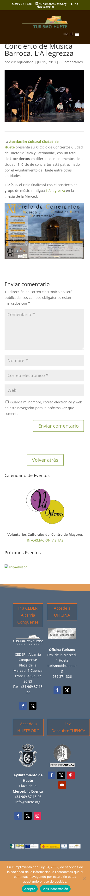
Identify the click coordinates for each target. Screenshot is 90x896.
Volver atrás (45, 460)
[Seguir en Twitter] (32, 706)
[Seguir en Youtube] (62, 785)
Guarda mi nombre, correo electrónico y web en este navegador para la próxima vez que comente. (43, 408)
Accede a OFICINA (62, 611)
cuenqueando (22, 62)
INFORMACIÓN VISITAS (45, 540)
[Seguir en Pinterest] (71, 775)
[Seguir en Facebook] (23, 706)
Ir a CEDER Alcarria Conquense (28, 615)
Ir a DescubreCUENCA (68, 727)
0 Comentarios (71, 62)
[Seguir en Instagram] (37, 816)
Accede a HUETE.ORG (28, 727)
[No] (84, 878)
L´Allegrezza (55, 190)
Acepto (30, 889)
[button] (68, 34)
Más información (55, 889)
